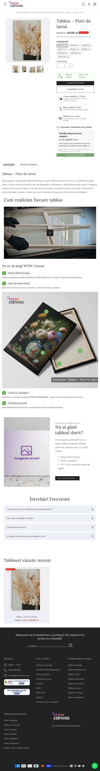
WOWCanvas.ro (64, 766)
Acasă (18, 12)
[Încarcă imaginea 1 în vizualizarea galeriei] (15, 69)
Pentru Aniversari (11, 743)
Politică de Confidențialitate (48, 670)
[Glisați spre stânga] (9, 69)
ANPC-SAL (41, 692)
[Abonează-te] (70, 645)
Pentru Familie (10, 734)
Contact (39, 683)
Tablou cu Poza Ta (12, 725)
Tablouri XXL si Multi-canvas (16, 748)
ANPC (38, 688)
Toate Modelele (10, 720)
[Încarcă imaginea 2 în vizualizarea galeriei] (23, 69)
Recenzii (39, 697)
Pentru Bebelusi (11, 738)
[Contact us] (95, 766)
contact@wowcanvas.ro (18, 675)
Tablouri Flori (74, 674)
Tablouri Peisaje (75, 665)
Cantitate (62, 61)
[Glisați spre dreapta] (47, 69)
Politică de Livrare (44, 679)
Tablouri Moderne (75, 697)
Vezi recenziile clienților (75, 155)
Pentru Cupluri (10, 729)
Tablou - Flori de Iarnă (26, 589)
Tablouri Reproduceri (77, 670)
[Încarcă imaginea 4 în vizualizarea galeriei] (40, 69)
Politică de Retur (43, 674)
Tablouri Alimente (76, 683)
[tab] (9, 164)
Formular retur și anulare (47, 702)
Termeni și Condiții (44, 665)
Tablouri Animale (75, 692)
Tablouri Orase (74, 688)
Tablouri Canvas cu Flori (32, 12)
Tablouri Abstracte (76, 679)
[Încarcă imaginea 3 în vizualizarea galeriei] (32, 69)
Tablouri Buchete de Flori (53, 12)
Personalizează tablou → (67, 478)
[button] (5, 4)
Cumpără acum (75, 89)
